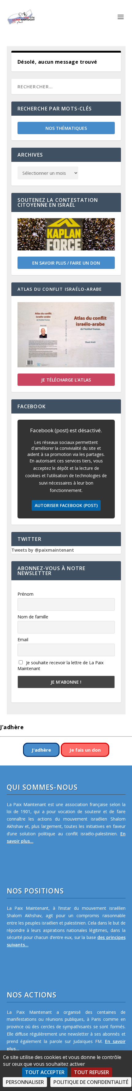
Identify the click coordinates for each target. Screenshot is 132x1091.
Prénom (25, 594)
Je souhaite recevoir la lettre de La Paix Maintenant (60, 665)
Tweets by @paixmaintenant (42, 550)
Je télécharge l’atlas (66, 380)
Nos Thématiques (66, 128)
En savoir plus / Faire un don (66, 263)
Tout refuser (91, 1072)
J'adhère (41, 750)
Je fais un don (85, 750)
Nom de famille (32, 617)
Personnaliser (25, 1082)
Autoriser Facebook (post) (66, 505)
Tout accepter (44, 1072)
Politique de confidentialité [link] (90, 1082)
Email (22, 639)
